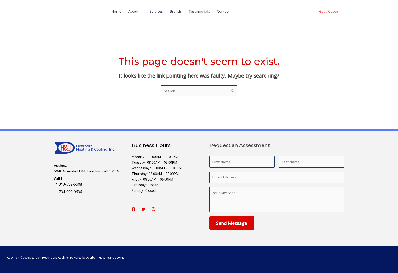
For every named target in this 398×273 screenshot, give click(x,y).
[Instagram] (153, 209)
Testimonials (199, 11)
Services (156, 11)
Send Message (231, 223)
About (133, 11)
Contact (223, 11)
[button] (140, 11)
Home (116, 11)
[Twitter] (143, 209)
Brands (176, 11)
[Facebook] (133, 209)
